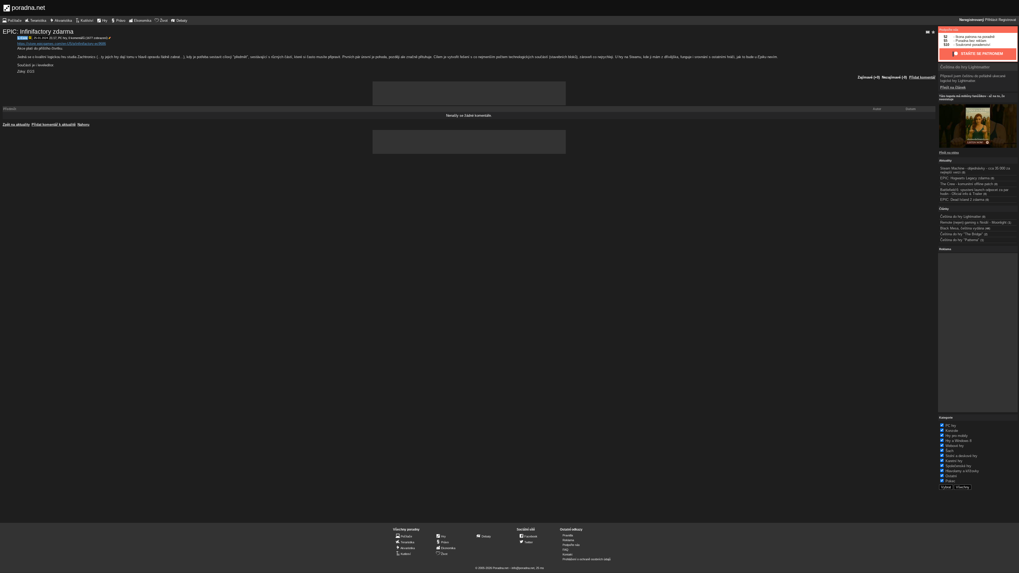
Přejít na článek (953, 87)
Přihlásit (991, 20)
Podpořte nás (948, 29)
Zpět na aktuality (16, 125)
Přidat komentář (922, 77)
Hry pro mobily (956, 436)
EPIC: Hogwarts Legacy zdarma (965, 178)
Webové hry (954, 446)
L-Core (22, 38)
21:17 (53, 38)
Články (944, 208)
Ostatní (951, 476)
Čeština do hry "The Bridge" (961, 234)
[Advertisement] (469, 93)
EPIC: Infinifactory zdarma (38, 31)
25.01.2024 (41, 38)
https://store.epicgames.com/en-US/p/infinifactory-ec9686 (61, 44)
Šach (949, 451)
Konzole (951, 431)
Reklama (568, 540)
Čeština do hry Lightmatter (965, 67)
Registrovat (1007, 20)
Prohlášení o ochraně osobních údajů (587, 559)
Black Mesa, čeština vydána (962, 228)
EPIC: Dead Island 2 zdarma (962, 200)
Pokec (950, 481)
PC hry (62, 38)
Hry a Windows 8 (958, 441)
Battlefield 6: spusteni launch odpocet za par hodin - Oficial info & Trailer (974, 192)
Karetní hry (953, 461)
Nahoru (83, 125)
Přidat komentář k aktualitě (54, 125)
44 (987, 228)
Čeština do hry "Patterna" (959, 240)
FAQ (565, 549)
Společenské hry (958, 466)
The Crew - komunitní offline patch (966, 184)
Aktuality (945, 160)
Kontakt (567, 554)
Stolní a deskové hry (961, 456)
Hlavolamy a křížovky (962, 471)
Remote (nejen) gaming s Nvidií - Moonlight (973, 222)
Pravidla (568, 535)
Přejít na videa (949, 152)
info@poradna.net (523, 568)
